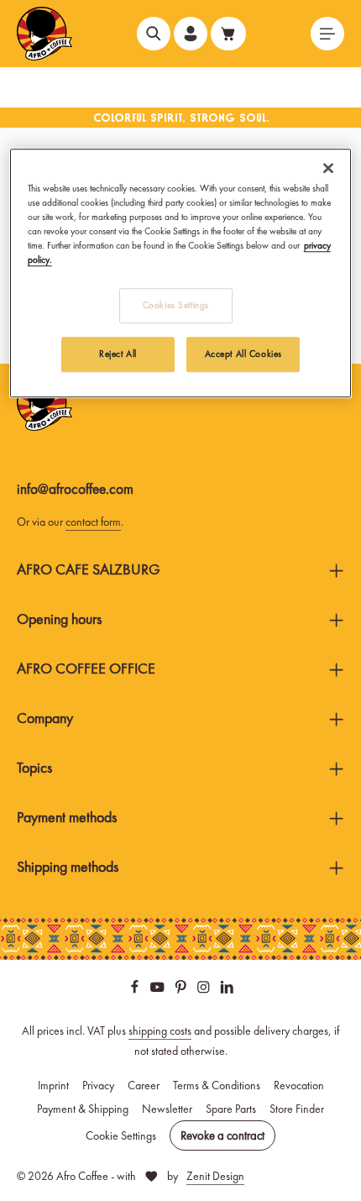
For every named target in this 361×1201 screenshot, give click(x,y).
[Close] (328, 167)
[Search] (153, 33)
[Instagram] (204, 989)
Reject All (118, 353)
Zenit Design (215, 1175)
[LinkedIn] (227, 989)
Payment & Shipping (82, 1108)
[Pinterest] (182, 989)
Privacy (98, 1085)
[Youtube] (158, 989)
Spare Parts (231, 1108)
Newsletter (167, 1108)
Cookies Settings (176, 305)
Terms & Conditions (216, 1085)
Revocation (299, 1085)
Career (144, 1085)
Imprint (53, 1085)
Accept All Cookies (243, 353)
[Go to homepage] (44, 33)
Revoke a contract (222, 1135)
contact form (93, 521)
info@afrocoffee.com (75, 489)
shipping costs (159, 1030)
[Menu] (327, 33)
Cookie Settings (121, 1135)
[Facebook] (136, 989)
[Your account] (190, 33)
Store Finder (296, 1108)
